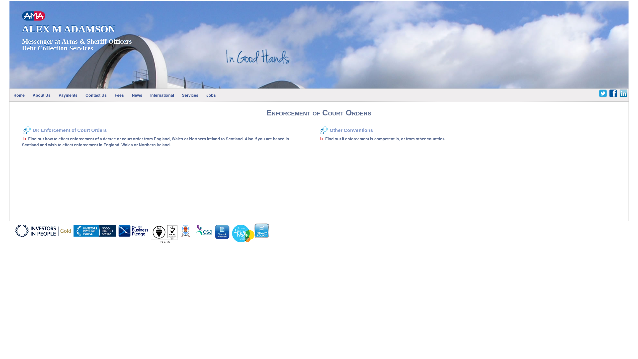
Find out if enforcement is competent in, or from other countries (385, 139)
